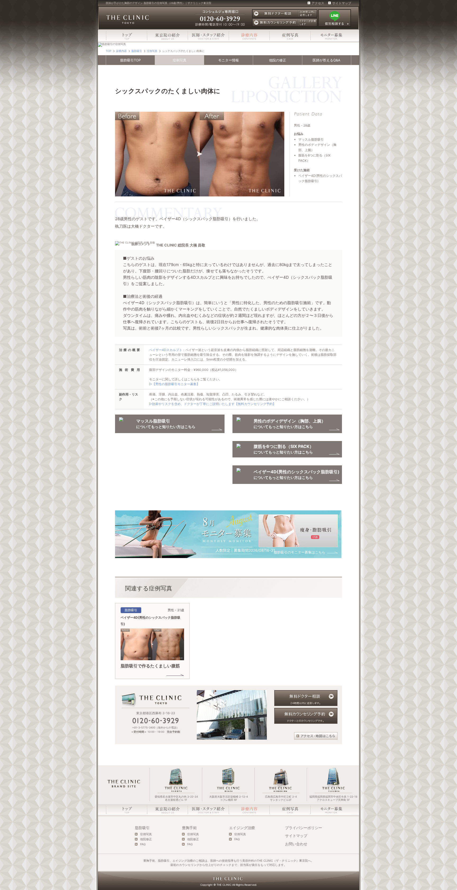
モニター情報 (228, 60)
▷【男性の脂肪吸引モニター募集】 (174, 384)
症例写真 (289, 36)
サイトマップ (341, 3)
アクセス (318, 3)
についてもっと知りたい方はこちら (297, 475)
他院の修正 (277, 60)
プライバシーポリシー (303, 827)
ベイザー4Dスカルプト (165, 350)
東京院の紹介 (167, 36)
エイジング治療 (242, 827)
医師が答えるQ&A (326, 60)
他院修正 (146, 839)
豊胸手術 (189, 827)
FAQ (142, 844)
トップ (126, 36)
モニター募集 (330, 36)
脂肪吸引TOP (130, 60)
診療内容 (249, 36)
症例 (179, 60)
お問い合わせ (296, 844)
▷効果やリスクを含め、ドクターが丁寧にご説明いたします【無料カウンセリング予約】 (212, 404)
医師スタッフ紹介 (208, 36)
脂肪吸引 (142, 827)
